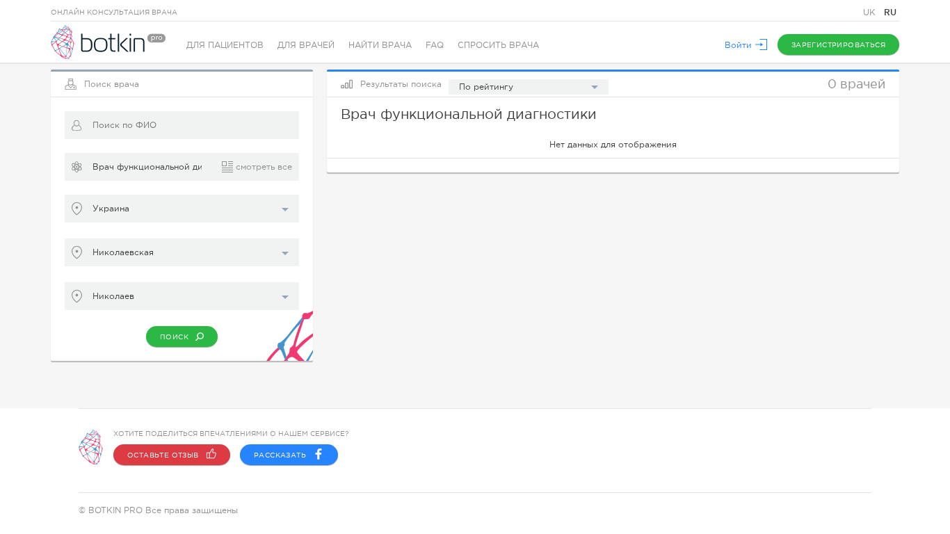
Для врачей (306, 45)
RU (890, 12)
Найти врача (380, 45)
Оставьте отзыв (163, 455)
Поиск (174, 337)
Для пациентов (225, 45)
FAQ (435, 45)
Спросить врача (498, 45)
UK (870, 12)
